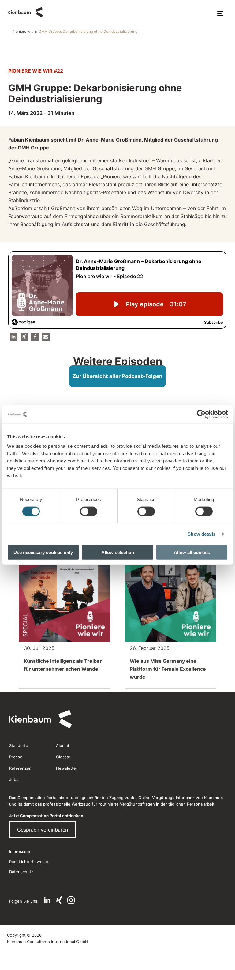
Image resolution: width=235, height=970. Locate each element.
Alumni (62, 745)
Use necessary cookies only (43, 552)
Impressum (19, 851)
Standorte (18, 745)
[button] (13, 337)
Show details (201, 533)
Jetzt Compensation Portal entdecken (46, 815)
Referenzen (20, 768)
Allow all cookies (192, 552)
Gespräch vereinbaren (42, 830)
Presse (15, 756)
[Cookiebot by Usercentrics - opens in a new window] (201, 414)
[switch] (88, 511)
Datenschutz (21, 871)
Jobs (13, 779)
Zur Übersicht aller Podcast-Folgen (117, 376)
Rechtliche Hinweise (28, 861)
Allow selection (117, 552)
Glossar (63, 756)
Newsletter (66, 768)
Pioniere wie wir (23, 31)
